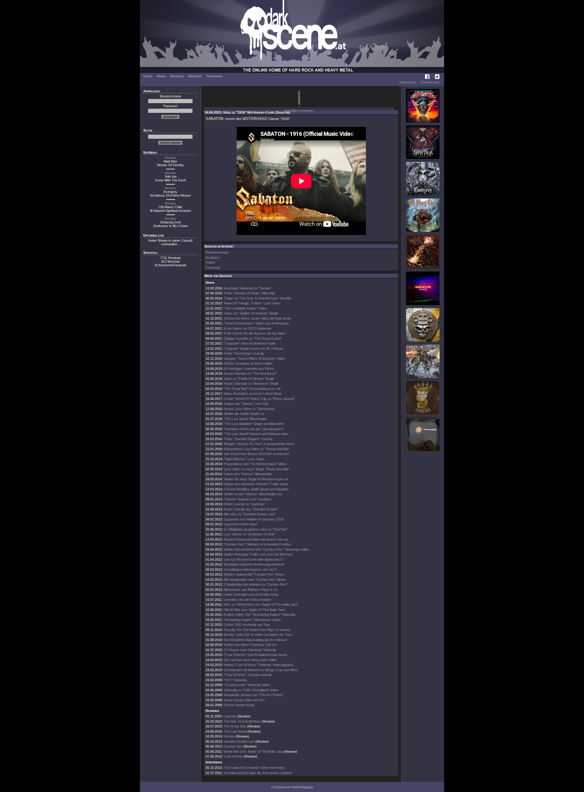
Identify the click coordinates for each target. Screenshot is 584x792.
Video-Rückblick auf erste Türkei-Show (253, 393)
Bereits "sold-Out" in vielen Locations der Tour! (258, 634)
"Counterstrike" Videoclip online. (247, 685)
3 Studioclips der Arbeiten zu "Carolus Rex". (256, 584)
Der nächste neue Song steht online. (250, 660)
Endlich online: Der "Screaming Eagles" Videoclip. (260, 614)
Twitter (210, 262)
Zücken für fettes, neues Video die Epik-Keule (257, 318)
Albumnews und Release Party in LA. (251, 589)
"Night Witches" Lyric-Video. (244, 459)
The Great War (235, 726)
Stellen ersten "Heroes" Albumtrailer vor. (253, 494)
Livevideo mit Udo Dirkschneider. (248, 599)
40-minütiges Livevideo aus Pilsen (249, 368)
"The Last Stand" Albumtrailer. (245, 419)
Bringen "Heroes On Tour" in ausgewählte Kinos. (259, 444)
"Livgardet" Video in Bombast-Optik (250, 343)
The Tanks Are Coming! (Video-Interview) (254, 767)
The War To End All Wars (242, 721)
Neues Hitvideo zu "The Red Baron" (250, 373)
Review (170, 157)
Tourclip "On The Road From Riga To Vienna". (257, 630)
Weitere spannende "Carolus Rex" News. (254, 574)
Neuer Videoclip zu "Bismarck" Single (251, 383)
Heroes (229, 736)
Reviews (177, 76)
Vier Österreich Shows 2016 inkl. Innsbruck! (256, 454)
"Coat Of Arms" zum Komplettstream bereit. (256, 655)
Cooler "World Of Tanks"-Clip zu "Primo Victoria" (259, 399)
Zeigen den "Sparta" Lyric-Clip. (246, 403)
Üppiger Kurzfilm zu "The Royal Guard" (253, 338)
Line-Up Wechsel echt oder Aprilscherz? (253, 559)
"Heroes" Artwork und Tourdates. (248, 499)
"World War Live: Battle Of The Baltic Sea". (255, 610)
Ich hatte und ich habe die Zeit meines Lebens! (258, 773)
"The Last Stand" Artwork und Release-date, (256, 434)
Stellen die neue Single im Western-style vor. (256, 479)
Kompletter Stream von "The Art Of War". (254, 695)
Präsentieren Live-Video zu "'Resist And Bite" (257, 449)
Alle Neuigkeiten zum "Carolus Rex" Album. (255, 579)
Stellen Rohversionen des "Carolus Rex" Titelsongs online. (267, 549)
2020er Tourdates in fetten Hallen (248, 363)
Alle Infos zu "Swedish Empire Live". (250, 514)
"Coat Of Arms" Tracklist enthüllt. (248, 675)
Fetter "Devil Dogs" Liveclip (244, 353)
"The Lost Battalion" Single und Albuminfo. (254, 424)
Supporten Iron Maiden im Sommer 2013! (254, 519)
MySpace (213, 257)
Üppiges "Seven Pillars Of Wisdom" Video (254, 358)
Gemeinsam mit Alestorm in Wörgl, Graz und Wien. (261, 670)
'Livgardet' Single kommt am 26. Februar (253, 348)
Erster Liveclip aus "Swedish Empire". (251, 509)
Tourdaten (214, 76)
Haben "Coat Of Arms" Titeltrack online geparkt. (259, 665)
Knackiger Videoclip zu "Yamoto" (248, 288)
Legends (230, 716)
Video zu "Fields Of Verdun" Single (249, 378)
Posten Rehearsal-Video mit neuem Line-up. (256, 539)
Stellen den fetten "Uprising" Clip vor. (250, 645)
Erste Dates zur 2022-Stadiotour (248, 328)
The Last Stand (235, 731)
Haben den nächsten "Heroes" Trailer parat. (256, 484)
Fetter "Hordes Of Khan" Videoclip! (249, 293)
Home (147, 76)
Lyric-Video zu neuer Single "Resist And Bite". (257, 469)
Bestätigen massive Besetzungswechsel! (254, 564)
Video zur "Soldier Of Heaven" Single (251, 313)
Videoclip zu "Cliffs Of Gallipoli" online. (251, 690)
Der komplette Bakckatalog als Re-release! (255, 640)
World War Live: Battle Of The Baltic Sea (253, 751)
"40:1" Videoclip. (236, 680)
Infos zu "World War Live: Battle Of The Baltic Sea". (261, 604)
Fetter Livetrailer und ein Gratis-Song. (251, 594)
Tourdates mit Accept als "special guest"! (254, 429)
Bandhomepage (217, 252)
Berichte (195, 76)
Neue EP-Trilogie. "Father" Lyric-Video (252, 303)
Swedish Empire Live (239, 741)
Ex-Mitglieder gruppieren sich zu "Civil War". (256, 529)
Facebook (213, 267)
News (161, 76)
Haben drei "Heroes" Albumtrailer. (248, 474)
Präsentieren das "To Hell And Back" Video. (255, 464)
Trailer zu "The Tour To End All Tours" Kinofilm (257, 298)
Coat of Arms (233, 756)
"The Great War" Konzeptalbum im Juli (252, 389)
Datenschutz (430, 82)
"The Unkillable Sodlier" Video (245, 308)
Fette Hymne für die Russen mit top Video (254, 333)
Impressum (407, 82)
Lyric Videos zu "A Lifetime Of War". (250, 534)
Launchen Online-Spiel (240, 524)
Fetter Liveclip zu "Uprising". (245, 504)
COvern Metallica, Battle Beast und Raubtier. (256, 489)
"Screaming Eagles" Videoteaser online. (253, 620)
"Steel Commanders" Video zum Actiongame (256, 323)
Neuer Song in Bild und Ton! (244, 700)
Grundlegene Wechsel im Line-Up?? (250, 569)
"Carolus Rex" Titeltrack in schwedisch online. (258, 544)
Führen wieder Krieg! (239, 705)
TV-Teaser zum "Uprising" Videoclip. (250, 650)
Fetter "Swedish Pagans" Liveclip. (248, 439)
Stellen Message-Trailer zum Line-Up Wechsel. (258, 554)
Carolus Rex (233, 746)
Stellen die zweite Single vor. (244, 413)
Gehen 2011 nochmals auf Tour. (247, 624)
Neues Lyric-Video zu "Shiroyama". (250, 409)
